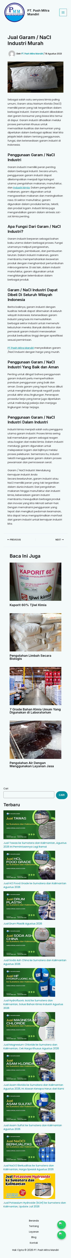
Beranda (34, 1220)
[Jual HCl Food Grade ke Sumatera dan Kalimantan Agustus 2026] (29, 865)
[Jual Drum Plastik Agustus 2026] (29, 905)
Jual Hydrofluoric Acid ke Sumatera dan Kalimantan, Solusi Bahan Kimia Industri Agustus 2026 (33, 1004)
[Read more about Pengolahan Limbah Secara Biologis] (35, 632)
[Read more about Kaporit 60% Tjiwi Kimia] (35, 581)
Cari (5, 788)
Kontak (34, 1243)
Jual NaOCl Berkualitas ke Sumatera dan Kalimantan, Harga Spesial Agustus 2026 (28, 1167)
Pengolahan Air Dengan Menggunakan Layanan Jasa (32, 764)
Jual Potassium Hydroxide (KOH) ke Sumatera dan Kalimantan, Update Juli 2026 (34, 1204)
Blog (33, 1237)
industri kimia (21, 187)
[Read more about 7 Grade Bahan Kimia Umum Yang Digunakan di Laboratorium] (35, 686)
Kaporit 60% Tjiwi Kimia (28, 605)
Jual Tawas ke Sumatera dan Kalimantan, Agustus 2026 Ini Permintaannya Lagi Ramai (35, 844)
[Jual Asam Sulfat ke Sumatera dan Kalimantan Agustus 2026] (29, 1107)
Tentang (34, 1226)
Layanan (34, 1231)
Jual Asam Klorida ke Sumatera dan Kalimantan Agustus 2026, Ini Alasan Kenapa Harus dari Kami (33, 1086)
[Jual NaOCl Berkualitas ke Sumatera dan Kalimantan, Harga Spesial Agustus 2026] (29, 1147)
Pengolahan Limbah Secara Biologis (30, 657)
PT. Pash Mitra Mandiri (38, 12)
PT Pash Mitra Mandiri (21, 348)
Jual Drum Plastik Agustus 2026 (22, 923)
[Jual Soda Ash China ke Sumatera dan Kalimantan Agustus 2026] (29, 942)
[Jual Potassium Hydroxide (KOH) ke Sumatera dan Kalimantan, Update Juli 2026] (29, 1186)
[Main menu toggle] (63, 12)
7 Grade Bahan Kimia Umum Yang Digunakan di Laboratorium (35, 710)
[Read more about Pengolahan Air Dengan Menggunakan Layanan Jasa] (35, 739)
